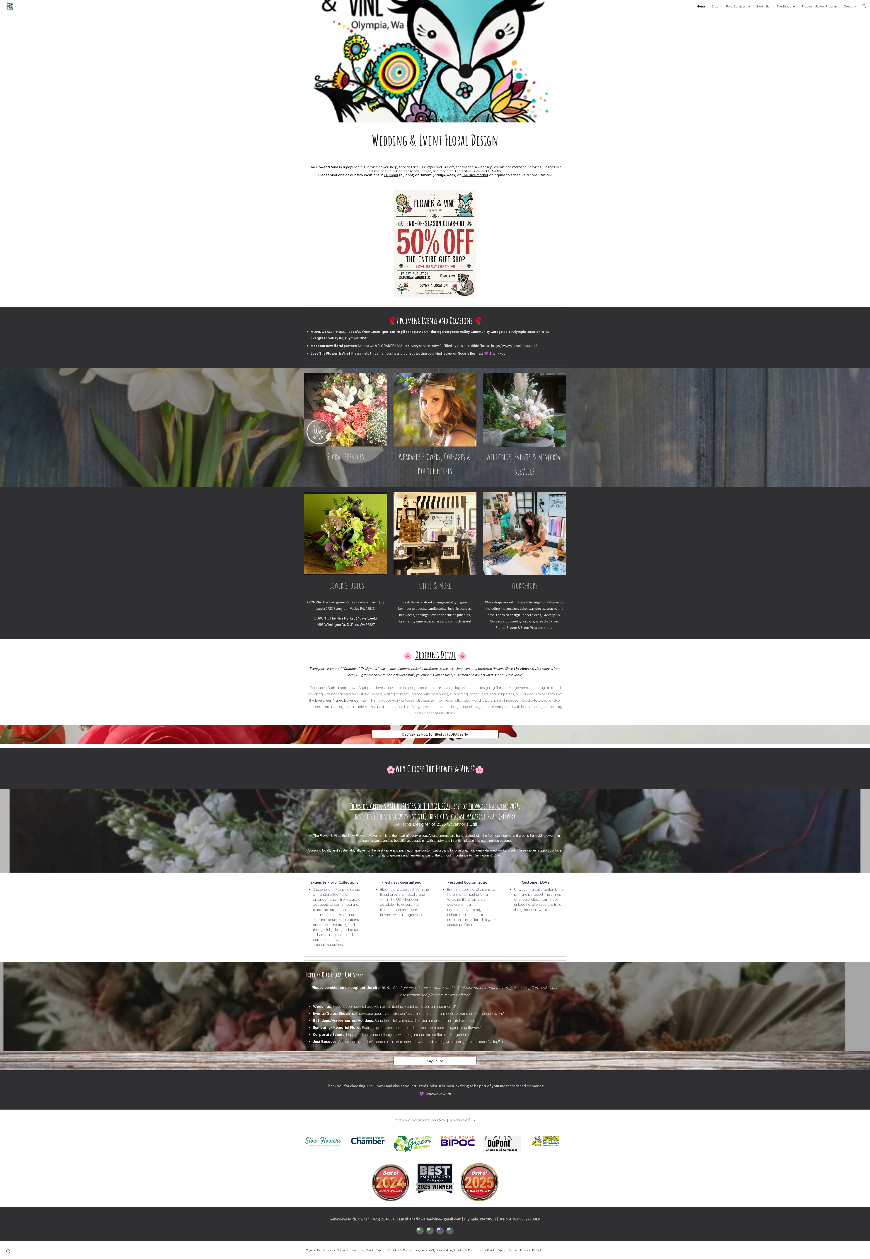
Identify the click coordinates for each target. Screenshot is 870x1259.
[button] (864, 6)
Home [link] (701, 6)
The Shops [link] (784, 6)
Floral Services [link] (735, 6)
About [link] (847, 6)
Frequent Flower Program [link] (820, 6)
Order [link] (715, 6)
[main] (435, 140)
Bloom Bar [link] (763, 6)
